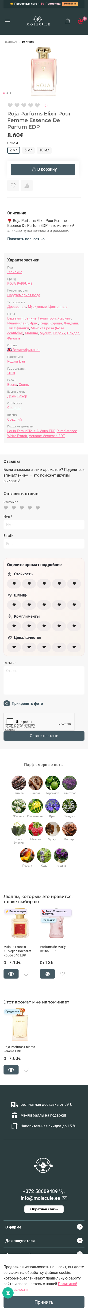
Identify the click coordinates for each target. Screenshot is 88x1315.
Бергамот (15, 318)
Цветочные (57, 306)
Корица (56, 323)
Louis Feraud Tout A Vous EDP (31, 431)
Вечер (22, 396)
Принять (44, 1302)
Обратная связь (44, 1209)
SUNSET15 (70, 3)
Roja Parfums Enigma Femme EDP (19, 1049)
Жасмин (64, 318)
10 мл (44, 150)
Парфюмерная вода (23, 295)
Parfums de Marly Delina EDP (53, 949)
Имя (8, 516)
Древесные (16, 306)
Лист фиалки (18, 328)
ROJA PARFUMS (20, 283)
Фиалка (13, 338)
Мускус (46, 333)
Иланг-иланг (17, 323)
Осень (24, 385)
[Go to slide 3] (10, 93)
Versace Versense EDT (47, 436)
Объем (12, 143)
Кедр (44, 323)
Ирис (34, 323)
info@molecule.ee (40, 1198)
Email (9, 535)
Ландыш (71, 323)
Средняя (14, 408)
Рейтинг (11, 502)
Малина (31, 333)
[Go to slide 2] (7, 93)
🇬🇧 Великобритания (23, 350)
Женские (14, 272)
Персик (59, 333)
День (11, 396)
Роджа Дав (16, 361)
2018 (11, 373)
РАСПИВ (28, 42)
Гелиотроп (47, 318)
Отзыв (10, 662)
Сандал (73, 333)
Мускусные (37, 306)
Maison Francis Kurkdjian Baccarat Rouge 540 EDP (17, 951)
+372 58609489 (40, 1191)
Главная (10, 42)
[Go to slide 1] (3, 93)
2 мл (14, 150)
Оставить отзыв (44, 736)
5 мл (28, 150)
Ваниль (30, 318)
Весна (12, 385)
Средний (14, 419)
